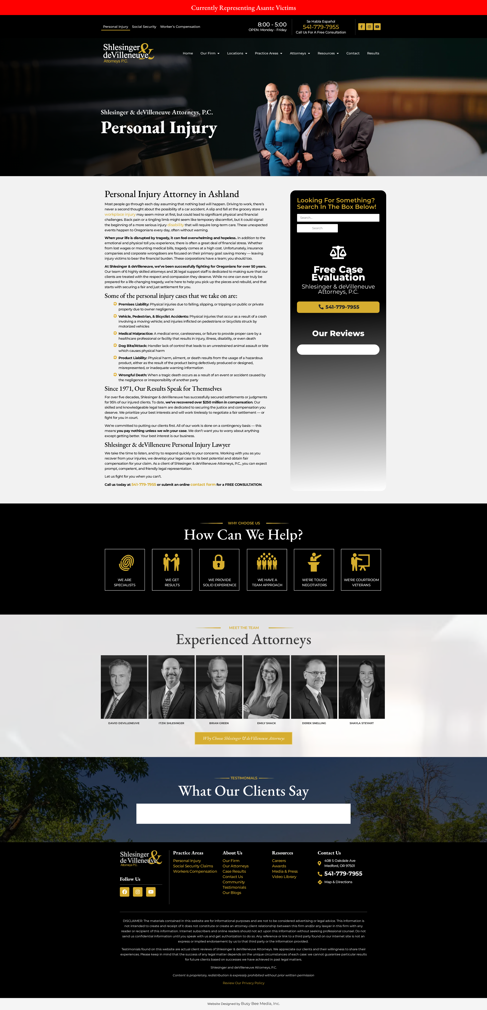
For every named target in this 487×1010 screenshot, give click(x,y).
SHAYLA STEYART (362, 723)
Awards (279, 866)
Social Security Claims (193, 866)
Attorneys (298, 53)
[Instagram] (369, 26)
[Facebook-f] (361, 26)
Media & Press (285, 871)
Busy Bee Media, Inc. (260, 1003)
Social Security (144, 27)
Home (188, 53)
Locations (235, 53)
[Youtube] (377, 26)
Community (234, 882)
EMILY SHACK (266, 723)
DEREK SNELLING (314, 723)
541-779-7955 (321, 26)
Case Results (234, 871)
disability (175, 225)
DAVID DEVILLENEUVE (123, 723)
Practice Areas (266, 53)
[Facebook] (124, 892)
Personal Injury (115, 27)
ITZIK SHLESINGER (171, 723)
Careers (279, 860)
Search (317, 228)
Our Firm (208, 53)
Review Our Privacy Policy (243, 983)
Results (373, 53)
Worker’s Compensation (180, 27)
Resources (326, 53)
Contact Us (233, 876)
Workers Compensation (195, 871)
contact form (203, 484)
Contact (353, 53)
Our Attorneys (236, 866)
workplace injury (120, 214)
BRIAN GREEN (219, 723)
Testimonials (234, 887)
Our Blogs (232, 892)
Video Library (284, 876)
